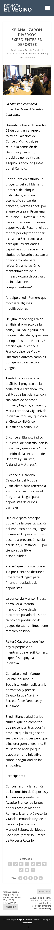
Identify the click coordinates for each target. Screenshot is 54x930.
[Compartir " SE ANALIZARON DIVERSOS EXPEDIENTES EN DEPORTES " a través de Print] (33, 870)
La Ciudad (41, 53)
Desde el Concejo (27, 53)
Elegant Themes (24, 919)
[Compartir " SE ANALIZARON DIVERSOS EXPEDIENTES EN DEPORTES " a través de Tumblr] (27, 864)
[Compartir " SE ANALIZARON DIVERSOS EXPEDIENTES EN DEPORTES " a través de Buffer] (44, 864)
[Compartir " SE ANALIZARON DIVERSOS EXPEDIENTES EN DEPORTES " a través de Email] (27, 870)
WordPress (27, 922)
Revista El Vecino (33, 50)
